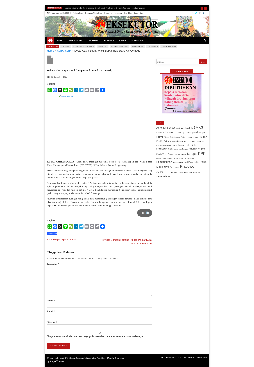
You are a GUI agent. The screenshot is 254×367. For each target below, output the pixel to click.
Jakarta (167, 141)
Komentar (53, 264)
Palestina (190, 158)
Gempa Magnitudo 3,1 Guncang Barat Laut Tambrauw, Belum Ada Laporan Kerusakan (105, 8)
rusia (193, 172)
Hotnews (109, 40)
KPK (201, 153)
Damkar (160, 132)
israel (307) (153, 46)
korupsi (192, 153)
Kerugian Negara (197, 149)
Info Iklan (127, 13)
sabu (198, 172)
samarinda (161, 176)
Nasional (94, 40)
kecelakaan (167, 145)
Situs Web (52, 322)
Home (59, 40)
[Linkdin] (204, 13)
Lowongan (118, 13)
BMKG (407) (103, 46)
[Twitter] (196, 13)
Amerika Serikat (165, 127)
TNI (168, 176)
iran (205, 136)
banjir (178, 128)
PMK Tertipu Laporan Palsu (61, 239)
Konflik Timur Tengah (165, 154)
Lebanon (159, 158)
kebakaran (190, 141)
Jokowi (174, 141)
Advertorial (138, 40)
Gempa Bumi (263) (169, 46)
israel (159, 141)
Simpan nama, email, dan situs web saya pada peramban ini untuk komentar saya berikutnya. (95, 336)
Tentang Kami (78, 13)
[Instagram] (200, 13)
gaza (194, 133)
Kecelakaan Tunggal (180, 149)
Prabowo (176, 167)
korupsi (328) (138, 46)
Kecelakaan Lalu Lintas (185, 145)
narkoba (182, 158)
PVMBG (187, 172)
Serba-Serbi (52, 233)
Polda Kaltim (193, 162)
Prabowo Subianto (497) (84, 46)
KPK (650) (66, 46)
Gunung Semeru (192, 137)
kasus (180, 141)
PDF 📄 (145, 213)
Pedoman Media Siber (93, 13)
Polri (171, 167)
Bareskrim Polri (187, 128)
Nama (51, 300)
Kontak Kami (139, 13)
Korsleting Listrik (181, 154)
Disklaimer (108, 13)
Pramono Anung (177, 172)
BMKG (198, 127)
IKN (200, 137)
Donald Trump (175, 132)
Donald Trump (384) (120, 46)
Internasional (75, 40)
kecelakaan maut (164, 149)
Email (51, 311)
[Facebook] (192, 13)
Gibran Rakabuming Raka (174, 137)
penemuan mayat (180, 162)
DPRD (188, 133)
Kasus (122, 40)
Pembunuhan (164, 161)
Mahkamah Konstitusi (170, 158)
